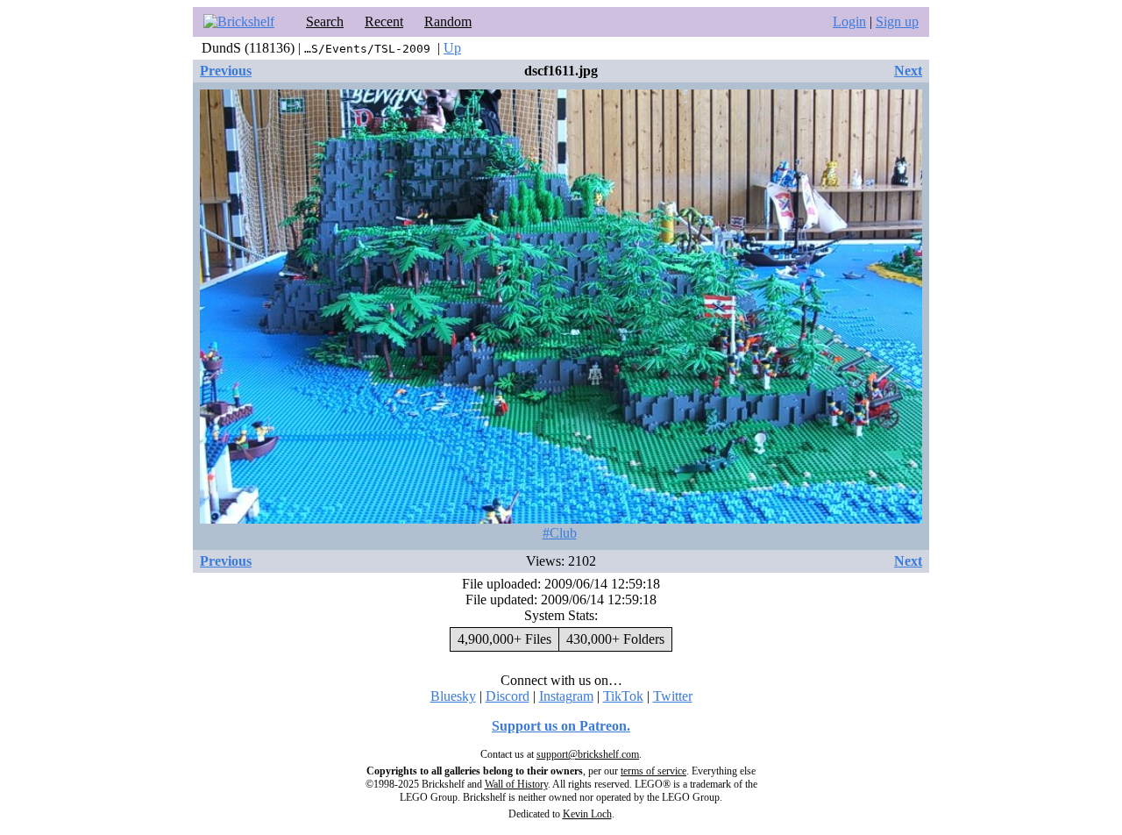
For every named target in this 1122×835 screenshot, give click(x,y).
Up (452, 47)
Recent (384, 21)
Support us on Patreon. (561, 725)
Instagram (566, 696)
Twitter (672, 696)
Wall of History (516, 784)
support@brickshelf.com (587, 754)
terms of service (653, 771)
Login (849, 21)
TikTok (623, 696)
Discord (507, 696)
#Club (560, 532)
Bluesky (453, 696)
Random (448, 21)
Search (325, 21)
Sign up (897, 21)
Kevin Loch (587, 814)
